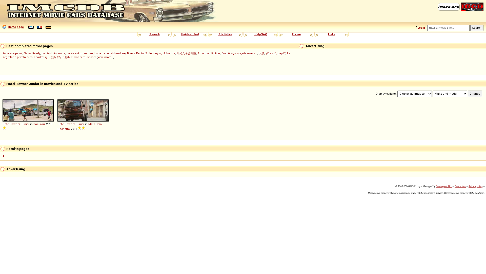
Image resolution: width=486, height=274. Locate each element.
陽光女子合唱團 (186, 53)
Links (331, 34)
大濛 (261, 53)
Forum (296, 34)
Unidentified (190, 34)
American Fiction (209, 53)
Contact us (460, 186)
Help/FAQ (260, 34)
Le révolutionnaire (53, 53)
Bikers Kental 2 (137, 53)
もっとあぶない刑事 (57, 57)
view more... (105, 57)
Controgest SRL (444, 186)
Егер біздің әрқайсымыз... (239, 53)
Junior (25, 124)
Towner (15, 124)
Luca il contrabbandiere (110, 53)
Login (421, 27)
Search (154, 34)
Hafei (6, 124)
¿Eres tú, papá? (276, 53)
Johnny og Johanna (161, 53)
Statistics (225, 34)
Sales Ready (32, 53)
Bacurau (39, 124)
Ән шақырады (13, 53)
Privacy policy (475, 186)
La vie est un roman (80, 53)
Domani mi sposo (83, 57)
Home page (16, 27)
